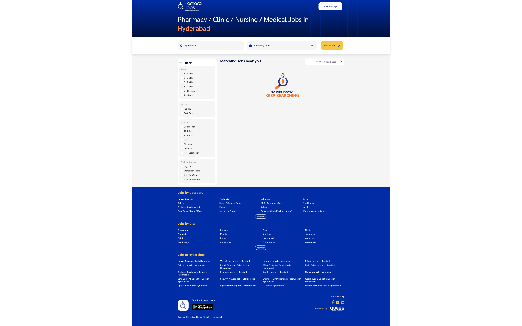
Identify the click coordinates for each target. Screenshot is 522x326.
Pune (265, 230)
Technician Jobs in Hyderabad (235, 261)
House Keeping (185, 199)
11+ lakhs (188, 95)
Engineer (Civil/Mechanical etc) (276, 211)
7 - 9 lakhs (189, 86)
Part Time (188, 113)
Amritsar (267, 234)
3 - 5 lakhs (189, 77)
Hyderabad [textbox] (190, 45)
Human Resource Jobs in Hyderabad (323, 285)
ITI (185, 139)
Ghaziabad (310, 242)
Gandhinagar (184, 242)
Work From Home (192, 170)
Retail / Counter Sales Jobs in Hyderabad (234, 266)
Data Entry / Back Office (190, 211)
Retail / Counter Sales (230, 203)
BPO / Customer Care (271, 203)
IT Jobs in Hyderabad (273, 285)
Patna (223, 238)
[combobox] (214, 45)
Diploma (188, 144)
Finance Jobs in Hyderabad (233, 272)
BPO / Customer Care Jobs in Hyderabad (277, 266)
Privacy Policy (337, 296)
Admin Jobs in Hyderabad (275, 272)
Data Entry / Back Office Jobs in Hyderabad (193, 280)
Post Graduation (191, 152)
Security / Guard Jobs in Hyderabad (237, 278)
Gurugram (310, 238)
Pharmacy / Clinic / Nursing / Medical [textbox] (263, 45)
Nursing (306, 207)
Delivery (182, 203)
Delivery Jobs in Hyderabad (191, 265)
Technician (224, 199)
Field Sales (308, 203)
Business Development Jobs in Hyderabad (192, 273)
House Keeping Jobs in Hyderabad (194, 261)
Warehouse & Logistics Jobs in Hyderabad (320, 280)
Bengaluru (183, 230)
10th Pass (188, 131)
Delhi (180, 238)
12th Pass (188, 135)
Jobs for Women (191, 175)
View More (261, 216)
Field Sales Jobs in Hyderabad (320, 265)
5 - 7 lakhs (189, 82)
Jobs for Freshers (192, 179)
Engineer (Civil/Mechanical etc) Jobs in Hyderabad (282, 280)
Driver (306, 199)
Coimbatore (269, 242)
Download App (330, 6)
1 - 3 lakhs (189, 73)
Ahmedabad (226, 242)
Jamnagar (310, 234)
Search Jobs (330, 45)
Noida (308, 230)
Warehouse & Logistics (314, 211)
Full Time (188, 108)
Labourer (265, 199)
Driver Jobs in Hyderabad (317, 261)
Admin (264, 207)
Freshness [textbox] (331, 61)
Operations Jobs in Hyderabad (193, 285)
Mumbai (224, 234)
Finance (223, 207)
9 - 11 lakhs (189, 90)
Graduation (189, 148)
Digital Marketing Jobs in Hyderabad (238, 285)
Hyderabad (268, 238)
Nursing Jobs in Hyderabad (318, 272)
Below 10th (189, 126)
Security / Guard (227, 211)
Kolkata (224, 230)
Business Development (189, 207)
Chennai (182, 234)
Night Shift (189, 166)
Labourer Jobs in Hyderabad (276, 261)
